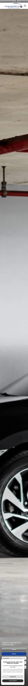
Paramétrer (13, 676)
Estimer (14, 654)
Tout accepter (13, 680)
